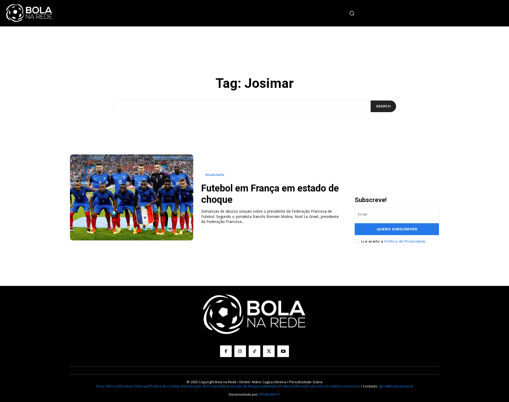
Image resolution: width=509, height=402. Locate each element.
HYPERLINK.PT (269, 394)
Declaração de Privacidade (204, 386)
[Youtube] (283, 351)
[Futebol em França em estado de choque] (131, 197)
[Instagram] (240, 351)
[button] (351, 13)
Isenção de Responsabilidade (253, 386)
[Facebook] (226, 351)
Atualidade (214, 174)
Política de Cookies (165, 386)
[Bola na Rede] (29, 13)
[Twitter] (269, 351)
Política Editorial (292, 386)
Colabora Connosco (344, 386)
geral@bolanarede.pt (396, 386)
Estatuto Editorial (133, 386)
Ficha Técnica (106, 386)
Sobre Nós (316, 386)
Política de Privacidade (404, 241)
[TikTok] (254, 351)
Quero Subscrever (397, 229)
